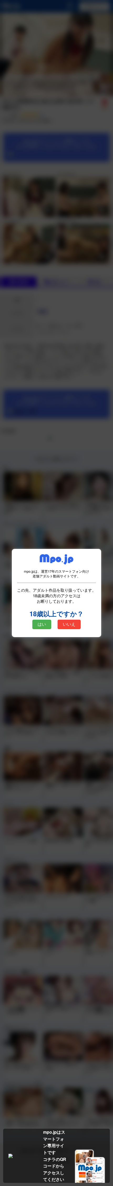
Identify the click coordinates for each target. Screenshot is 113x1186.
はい (42, 624)
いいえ (69, 624)
